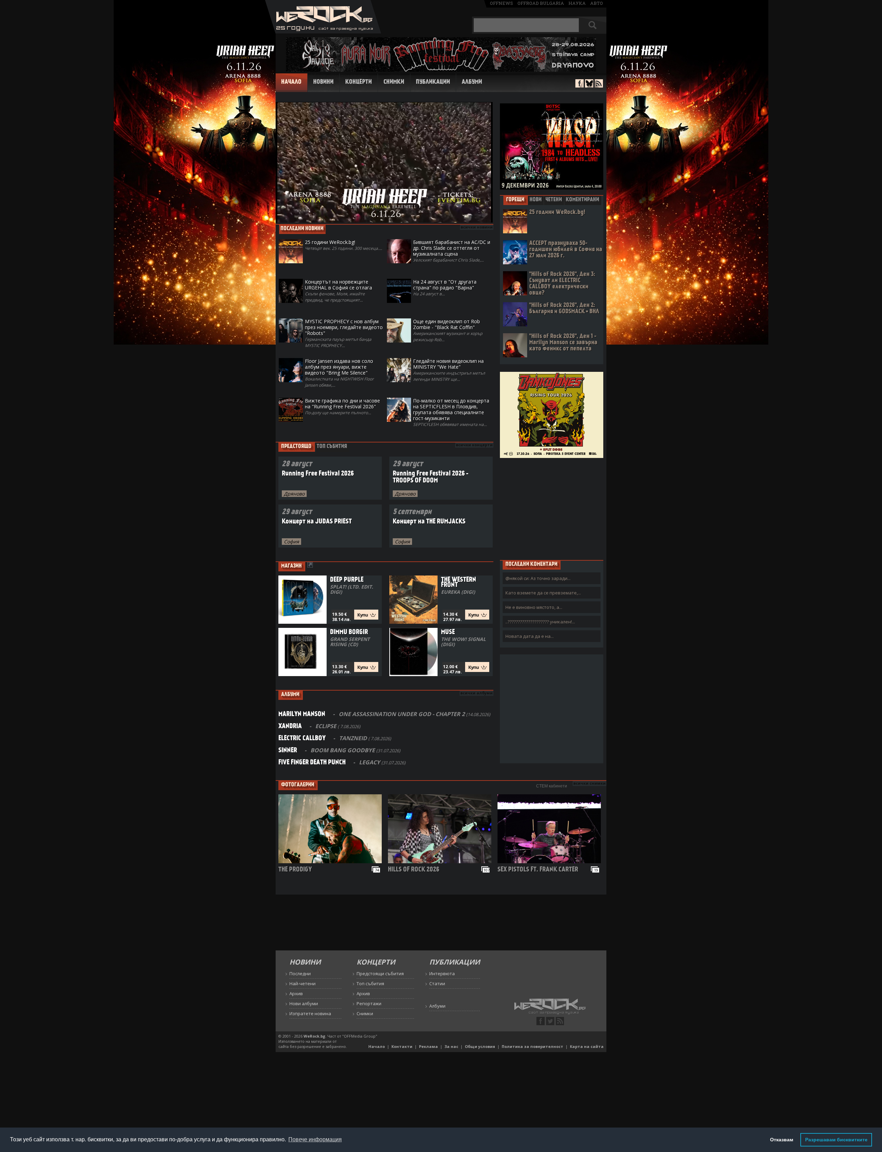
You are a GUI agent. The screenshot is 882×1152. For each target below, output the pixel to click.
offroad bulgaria (540, 3)
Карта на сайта (587, 1046)
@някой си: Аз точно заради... (538, 578)
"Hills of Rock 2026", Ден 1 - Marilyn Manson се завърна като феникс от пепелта (563, 343)
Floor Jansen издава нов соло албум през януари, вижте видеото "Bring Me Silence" (339, 373)
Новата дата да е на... (529, 636)
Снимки (393, 82)
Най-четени (302, 983)
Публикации (433, 82)
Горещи (515, 200)
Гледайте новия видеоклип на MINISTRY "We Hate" (449, 370)
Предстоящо (296, 446)
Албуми (472, 82)
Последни (300, 973)
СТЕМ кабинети (551, 786)
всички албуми (476, 693)
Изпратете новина (310, 1013)
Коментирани (582, 200)
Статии (437, 983)
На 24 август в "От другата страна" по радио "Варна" (444, 287)
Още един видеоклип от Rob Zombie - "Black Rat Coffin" (447, 330)
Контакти (401, 1046)
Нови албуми (303, 1003)
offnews (501, 3)
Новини (323, 82)
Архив (296, 993)
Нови (536, 200)
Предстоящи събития (380, 973)
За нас (451, 1046)
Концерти (358, 82)
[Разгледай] (331, 861)
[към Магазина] (310, 566)
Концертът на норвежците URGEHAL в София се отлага (338, 290)
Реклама (428, 1046)
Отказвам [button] (781, 1139)
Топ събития (332, 446)
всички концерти (474, 444)
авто (596, 3)
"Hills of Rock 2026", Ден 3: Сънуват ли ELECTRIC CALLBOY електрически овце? (562, 284)
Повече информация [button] (315, 1139)
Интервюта (442, 973)
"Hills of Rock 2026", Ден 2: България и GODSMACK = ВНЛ (564, 309)
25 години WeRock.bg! (557, 212)
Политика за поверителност (532, 1046)
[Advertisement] (551, 509)
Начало (291, 82)
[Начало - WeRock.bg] (323, 31)
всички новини (477, 227)
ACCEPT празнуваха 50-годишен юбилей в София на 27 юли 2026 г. (565, 250)
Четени (553, 200)
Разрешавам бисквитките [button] (836, 1139)
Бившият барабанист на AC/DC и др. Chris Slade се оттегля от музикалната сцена (451, 251)
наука (577, 3)
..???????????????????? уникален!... (540, 622)
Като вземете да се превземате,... (543, 593)
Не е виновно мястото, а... (533, 607)
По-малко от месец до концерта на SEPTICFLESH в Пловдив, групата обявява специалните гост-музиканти (451, 412)
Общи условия (480, 1046)
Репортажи (369, 1003)
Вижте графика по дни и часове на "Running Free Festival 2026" (342, 406)
